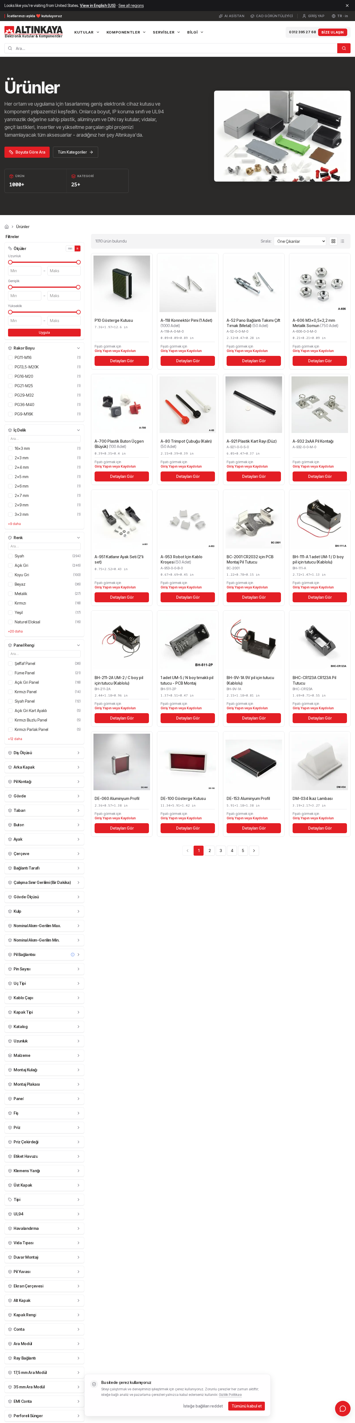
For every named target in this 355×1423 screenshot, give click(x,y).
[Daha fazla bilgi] (72, 954)
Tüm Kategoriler (72, 152)
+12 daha (15, 739)
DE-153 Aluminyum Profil (248, 798)
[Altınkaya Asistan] (343, 1408)
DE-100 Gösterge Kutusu (183, 798)
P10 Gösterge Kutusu (114, 320)
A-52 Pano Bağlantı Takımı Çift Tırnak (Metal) (253, 323)
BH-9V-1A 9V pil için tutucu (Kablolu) (250, 680)
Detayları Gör (122, 360)
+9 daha (14, 524)
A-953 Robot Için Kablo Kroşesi (181, 559)
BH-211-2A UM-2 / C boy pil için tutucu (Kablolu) (119, 680)
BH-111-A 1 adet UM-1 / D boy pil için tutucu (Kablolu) (318, 559)
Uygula (44, 332)
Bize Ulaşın (332, 32)
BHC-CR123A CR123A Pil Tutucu (314, 680)
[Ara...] (344, 48)
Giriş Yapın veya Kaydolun (115, 351)
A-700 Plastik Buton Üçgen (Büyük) (119, 444)
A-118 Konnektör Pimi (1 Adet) (186, 323)
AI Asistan (234, 16)
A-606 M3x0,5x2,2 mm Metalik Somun (315, 323)
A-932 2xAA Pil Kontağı (313, 441)
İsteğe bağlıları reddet (203, 1406)
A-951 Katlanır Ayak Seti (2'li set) (119, 559)
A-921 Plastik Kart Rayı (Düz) (252, 441)
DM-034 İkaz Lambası (313, 798)
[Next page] (254, 851)
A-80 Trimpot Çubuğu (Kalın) (186, 444)
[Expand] (78, 752)
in (77, 248)
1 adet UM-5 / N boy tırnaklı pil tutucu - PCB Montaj (187, 680)
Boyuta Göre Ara (30, 152)
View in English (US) (98, 5)
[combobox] (170, 48)
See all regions (131, 5)
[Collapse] (78, 348)
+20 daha (15, 631)
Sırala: (266, 241)
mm (70, 248)
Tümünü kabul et (247, 1406)
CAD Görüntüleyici (274, 16)
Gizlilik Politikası (230, 1395)
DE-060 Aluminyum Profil (117, 798)
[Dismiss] (347, 5)
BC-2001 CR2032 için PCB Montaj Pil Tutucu (250, 559)
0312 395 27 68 (302, 32)
